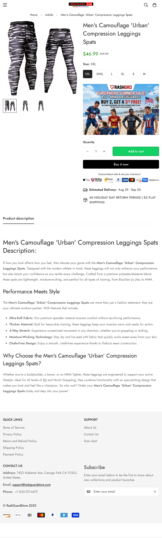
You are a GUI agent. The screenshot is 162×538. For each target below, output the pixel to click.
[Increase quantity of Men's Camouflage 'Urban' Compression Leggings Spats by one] (104, 151)
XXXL (99, 74)
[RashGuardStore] (81, 5)
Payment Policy (13, 454)
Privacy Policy (12, 434)
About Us (90, 427)
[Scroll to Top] (154, 516)
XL (122, 74)
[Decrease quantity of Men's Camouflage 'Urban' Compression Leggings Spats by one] (87, 151)
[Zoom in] (70, 28)
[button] (154, 4)
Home (34, 15)
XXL (87, 74)
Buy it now (121, 164)
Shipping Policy (13, 447)
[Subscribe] (154, 491)
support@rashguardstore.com (31, 484)
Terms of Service (13, 427)
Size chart (90, 441)
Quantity (89, 142)
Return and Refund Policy (20, 441)
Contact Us (91, 434)
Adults (49, 15)
